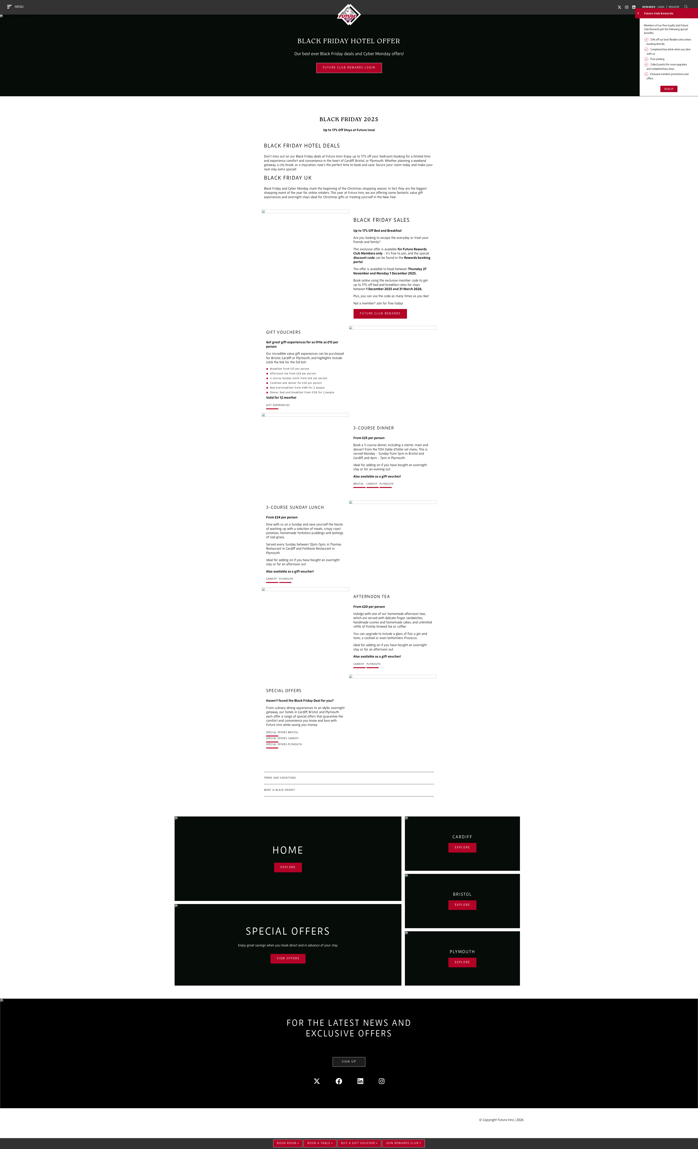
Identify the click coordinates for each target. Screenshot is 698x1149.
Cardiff (371, 484)
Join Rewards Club (402, 1143)
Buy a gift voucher (358, 1143)
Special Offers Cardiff (282, 738)
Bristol (358, 484)
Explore (288, 867)
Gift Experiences (278, 405)
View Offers (288, 958)
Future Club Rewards (380, 313)
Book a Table (318, 1143)
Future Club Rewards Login (349, 67)
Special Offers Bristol (282, 732)
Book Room (287, 1143)
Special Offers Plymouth (284, 744)
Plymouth (387, 484)
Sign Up (349, 1061)
